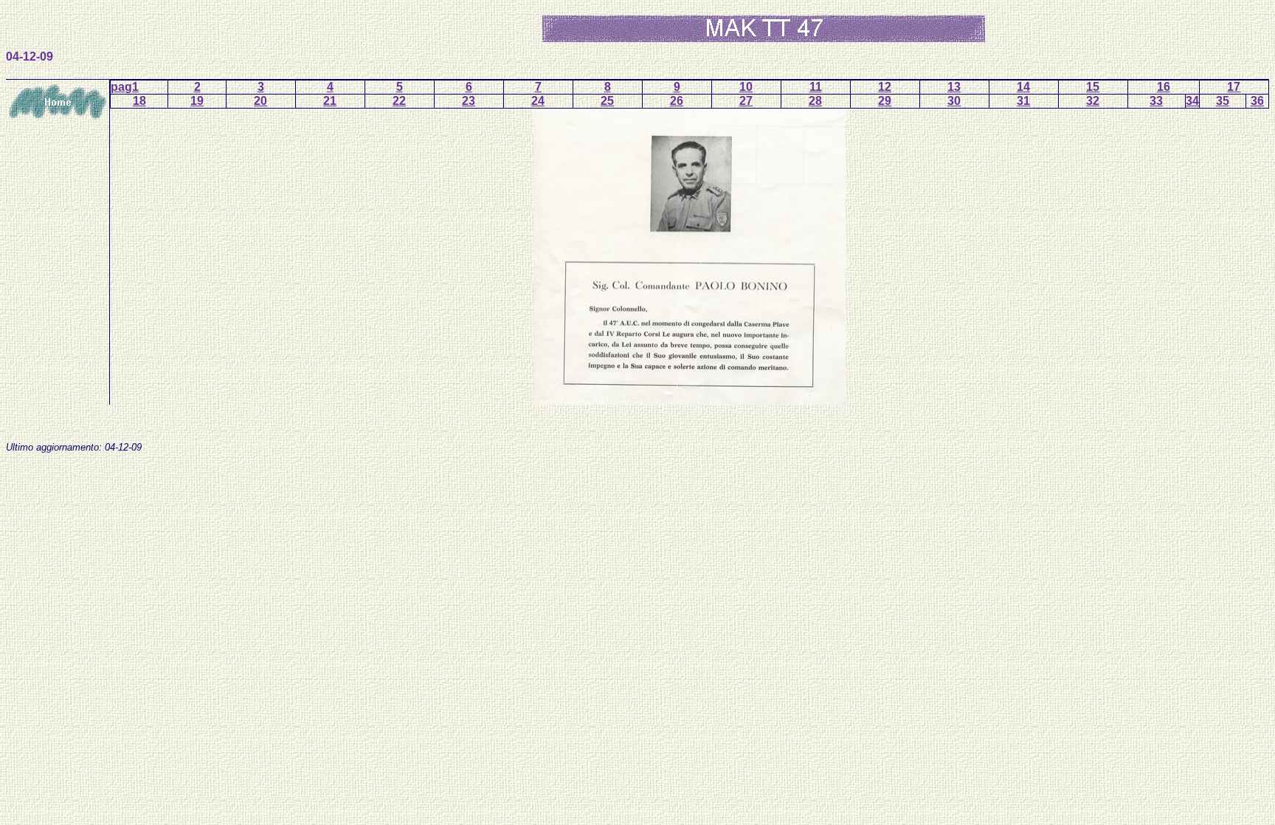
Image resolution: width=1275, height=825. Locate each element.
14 (1023, 87)
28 (815, 101)
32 (1092, 101)
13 (954, 87)
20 (260, 101)
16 (1163, 87)
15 (1092, 87)
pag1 (125, 87)
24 (538, 101)
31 (1023, 101)
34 (1192, 101)
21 (329, 101)
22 (399, 101)
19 (197, 101)
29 (884, 101)
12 (884, 87)
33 (1156, 101)
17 (1233, 87)
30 (954, 101)
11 (815, 87)
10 (746, 87)
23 (468, 101)
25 (607, 101)
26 (676, 101)
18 (139, 101)
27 (746, 101)
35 (1222, 101)
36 (1257, 101)
